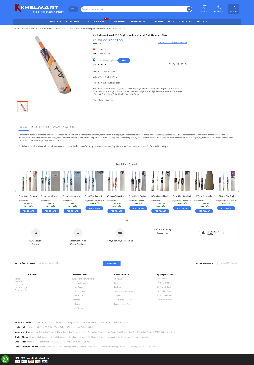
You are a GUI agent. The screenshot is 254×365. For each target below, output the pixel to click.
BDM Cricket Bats (165, 295)
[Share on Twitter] (174, 63)
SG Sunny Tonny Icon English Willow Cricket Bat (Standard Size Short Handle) (116, 196)
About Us (19, 282)
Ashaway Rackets (121, 322)
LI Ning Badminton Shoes (92, 332)
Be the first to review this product (172, 42)
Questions (68, 126)
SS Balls (91, 327)
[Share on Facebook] (170, 63)
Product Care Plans (122, 304)
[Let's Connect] (5, 362)
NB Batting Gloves (136, 347)
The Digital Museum (123, 300)
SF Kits (87, 342)
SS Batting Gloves (154, 347)
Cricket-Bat (36, 28)
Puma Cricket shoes (141, 337)
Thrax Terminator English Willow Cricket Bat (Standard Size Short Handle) (94, 196)
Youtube (232, 263)
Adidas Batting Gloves (88, 347)
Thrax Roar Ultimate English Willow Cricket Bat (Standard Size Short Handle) (50, 196)
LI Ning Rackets (72, 322)
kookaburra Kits (46, 342)
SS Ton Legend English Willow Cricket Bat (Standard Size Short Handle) (160, 196)
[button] (79, 65)
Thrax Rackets (56, 322)
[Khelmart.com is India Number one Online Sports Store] (39, 9)
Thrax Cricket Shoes (38, 337)
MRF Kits (77, 342)
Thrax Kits (31, 342)
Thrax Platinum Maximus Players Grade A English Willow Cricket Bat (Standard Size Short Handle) (72, 196)
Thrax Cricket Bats (165, 283)
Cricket (25, 28)
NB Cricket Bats (164, 291)
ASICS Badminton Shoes (165, 332)
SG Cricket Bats (164, 287)
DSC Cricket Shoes (96, 337)
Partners (118, 287)
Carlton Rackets (89, 322)
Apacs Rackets (105, 322)
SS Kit (58, 342)
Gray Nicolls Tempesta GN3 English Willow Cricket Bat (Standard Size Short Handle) (28, 196)
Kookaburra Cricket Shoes (118, 337)
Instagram (222, 263)
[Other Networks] (185, 63)
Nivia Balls (80, 327)
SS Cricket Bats (163, 279)
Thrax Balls (59, 327)
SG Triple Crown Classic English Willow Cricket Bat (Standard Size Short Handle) (204, 196)
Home (17, 28)
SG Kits (67, 342)
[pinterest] (227, 263)
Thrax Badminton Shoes (67, 332)
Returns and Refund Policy (83, 279)
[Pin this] (181, 63)
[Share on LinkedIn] (177, 63)
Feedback (75, 304)
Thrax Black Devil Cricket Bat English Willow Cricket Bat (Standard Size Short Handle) (182, 196)
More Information (40, 126)
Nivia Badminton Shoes (116, 332)
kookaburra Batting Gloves (113, 347)
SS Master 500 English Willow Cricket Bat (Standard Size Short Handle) (226, 196)
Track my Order (78, 291)
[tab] (24, 128)
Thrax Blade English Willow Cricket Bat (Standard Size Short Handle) (138, 196)
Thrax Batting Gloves (47, 347)
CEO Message (21, 287)
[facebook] (217, 263)
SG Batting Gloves (68, 347)
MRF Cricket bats (164, 300)
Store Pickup (77, 308)
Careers (117, 295)
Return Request (78, 287)
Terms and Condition (24, 290)
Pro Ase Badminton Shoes (140, 332)
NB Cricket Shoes (57, 337)
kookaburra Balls (35, 327)
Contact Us (19, 284)
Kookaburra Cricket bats (55, 28)
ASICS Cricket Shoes (76, 337)
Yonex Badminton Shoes (43, 332)
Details (23, 126)
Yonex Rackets (41, 322)
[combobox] (136, 9)
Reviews (56, 126)
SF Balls (70, 327)
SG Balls (48, 327)
